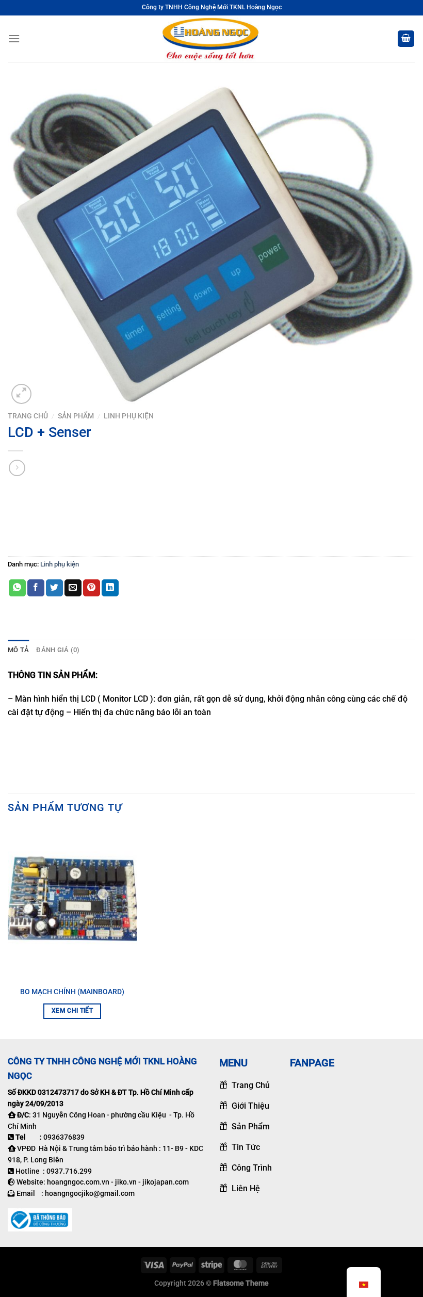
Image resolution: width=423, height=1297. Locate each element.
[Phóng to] (21, 394)
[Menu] (14, 38)
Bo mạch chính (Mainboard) (72, 991)
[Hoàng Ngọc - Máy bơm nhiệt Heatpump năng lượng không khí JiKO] (211, 38)
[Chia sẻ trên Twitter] (54, 588)
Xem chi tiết (72, 1010)
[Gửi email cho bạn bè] (73, 588)
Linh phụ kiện (129, 416)
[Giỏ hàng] (406, 38)
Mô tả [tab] (18, 650)
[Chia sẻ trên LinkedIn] (110, 588)
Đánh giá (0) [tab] (57, 650)
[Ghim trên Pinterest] (91, 588)
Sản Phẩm (76, 416)
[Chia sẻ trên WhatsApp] (17, 588)
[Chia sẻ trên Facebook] (35, 588)
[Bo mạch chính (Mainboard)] (72, 903)
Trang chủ (28, 416)
